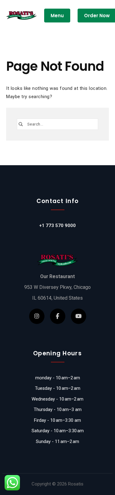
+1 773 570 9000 (57, 225)
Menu (57, 15)
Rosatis (75, 484)
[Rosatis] (21, 15)
